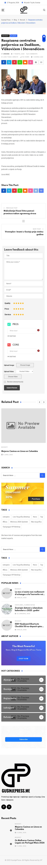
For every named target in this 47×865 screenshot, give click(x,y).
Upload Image (9, 365)
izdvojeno (6, 517)
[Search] (44, 10)
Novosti (4, 447)
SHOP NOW (23, 659)
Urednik (6, 54)
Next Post (37, 229)
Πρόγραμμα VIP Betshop (11, 527)
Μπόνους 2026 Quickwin (19, 522)
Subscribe (23, 739)
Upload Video (9, 371)
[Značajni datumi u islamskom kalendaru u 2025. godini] (6, 609)
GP (41, 860)
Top (41, 517)
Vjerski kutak (29, 605)
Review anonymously (15, 382)
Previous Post (11, 208)
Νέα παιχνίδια (36, 522)
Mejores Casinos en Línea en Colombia (19, 451)
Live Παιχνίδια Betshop (21, 517)
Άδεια (5, 522)
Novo (35, 517)
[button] (40, 402)
